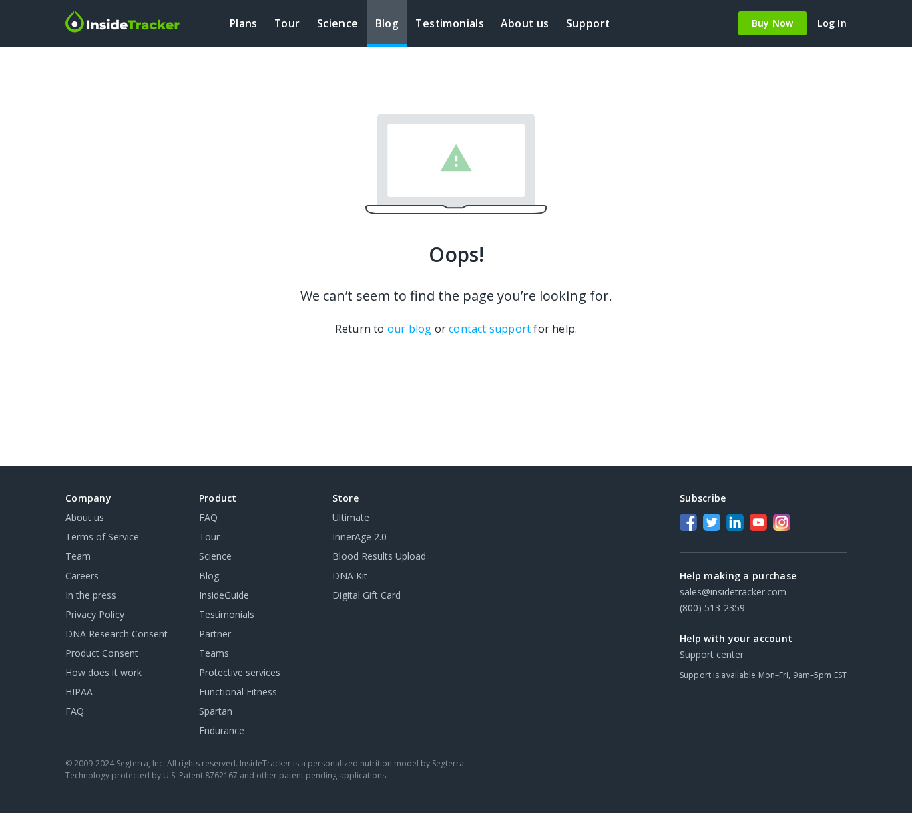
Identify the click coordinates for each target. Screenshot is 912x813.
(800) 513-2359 (712, 607)
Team (78, 556)
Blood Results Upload (379, 556)
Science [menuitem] (338, 23)
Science (215, 556)
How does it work (103, 672)
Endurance (221, 730)
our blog (409, 328)
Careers (82, 575)
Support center (712, 654)
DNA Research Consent (116, 633)
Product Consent (101, 653)
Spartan (215, 711)
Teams (214, 653)
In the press (90, 595)
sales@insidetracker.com (733, 591)
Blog (209, 575)
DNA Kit (349, 575)
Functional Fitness (238, 691)
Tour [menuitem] (287, 23)
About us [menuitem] (525, 23)
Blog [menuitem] (387, 23)
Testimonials (226, 614)
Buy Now (773, 23)
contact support (490, 328)
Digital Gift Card (366, 595)
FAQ (74, 711)
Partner (215, 633)
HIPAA (79, 691)
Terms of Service (102, 536)
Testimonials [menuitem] (449, 23)
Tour (209, 536)
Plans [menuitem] (244, 23)
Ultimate (350, 517)
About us (84, 517)
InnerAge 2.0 (359, 536)
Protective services (239, 672)
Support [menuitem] (588, 23)
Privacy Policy (94, 614)
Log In (832, 23)
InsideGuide (224, 595)
